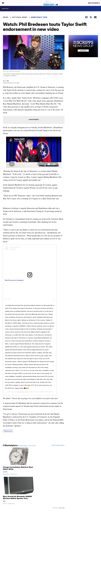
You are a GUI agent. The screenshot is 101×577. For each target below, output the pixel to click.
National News (19, 17)
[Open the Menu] (3, 3)
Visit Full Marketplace (58, 445)
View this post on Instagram (14, 280)
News (5, 17)
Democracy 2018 (39, 17)
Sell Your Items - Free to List (27, 445)
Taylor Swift (20, 392)
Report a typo (8, 431)
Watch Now (93, 3)
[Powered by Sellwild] (62, 508)
